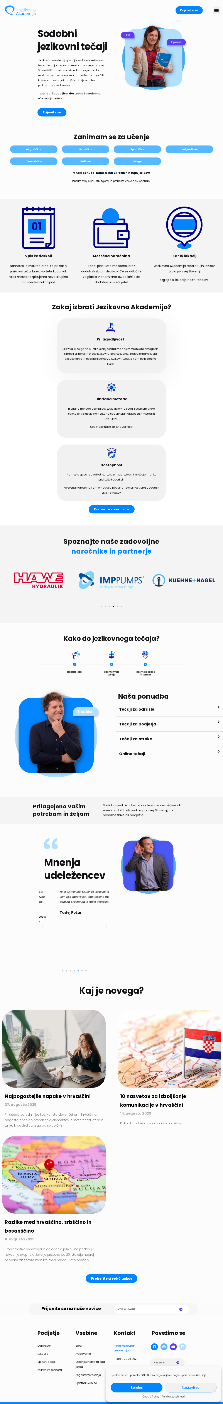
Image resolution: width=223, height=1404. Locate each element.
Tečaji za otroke (135, 739)
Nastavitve (190, 1387)
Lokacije (42, 1354)
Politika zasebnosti (173, 1396)
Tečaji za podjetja (137, 724)
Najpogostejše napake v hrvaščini (48, 1096)
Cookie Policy (150, 1396)
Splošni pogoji (46, 1362)
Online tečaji (132, 753)
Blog (79, 1346)
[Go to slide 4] (113, 606)
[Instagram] (163, 1346)
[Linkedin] (182, 1346)
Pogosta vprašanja (88, 1375)
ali (127, 815)
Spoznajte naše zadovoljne (111, 541)
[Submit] (180, 1309)
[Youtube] (173, 1346)
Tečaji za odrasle (136, 709)
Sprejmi (137, 1387)
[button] (216, 10)
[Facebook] (154, 1346)
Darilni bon (44, 1346)
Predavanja (83, 1354)
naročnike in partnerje (111, 551)
